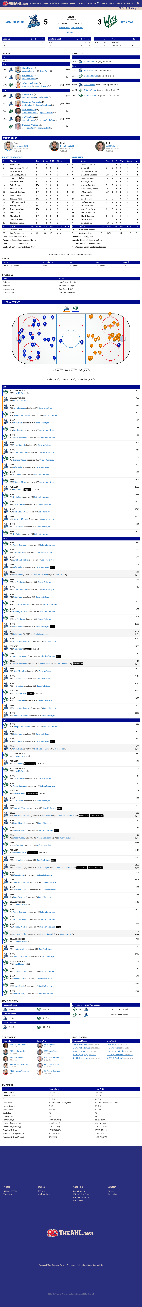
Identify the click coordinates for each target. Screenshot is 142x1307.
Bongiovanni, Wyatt (19, 168)
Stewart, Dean (16, 188)
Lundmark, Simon (18, 175)
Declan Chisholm (43, 105)
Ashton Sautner (29, 71)
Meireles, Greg (16, 216)
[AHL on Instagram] (120, 8)
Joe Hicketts (42, 86)
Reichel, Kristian (17, 192)
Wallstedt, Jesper (87, 229)
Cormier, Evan (16, 229)
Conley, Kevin (87, 181)
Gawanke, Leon (16, 181)
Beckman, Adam (88, 178)
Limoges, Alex (16, 199)
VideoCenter (129, 3)
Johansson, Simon (89, 171)
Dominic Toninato (31, 102)
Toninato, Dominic (17, 219)
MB (4, 42)
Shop (111, 3)
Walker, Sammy (88, 202)
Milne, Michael (88, 212)
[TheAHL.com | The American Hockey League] (15, 3)
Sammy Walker (30, 125)
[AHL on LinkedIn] (139, 8)
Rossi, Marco (86, 199)
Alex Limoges (28, 120)
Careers (111, 1191)
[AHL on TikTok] (136, 8)
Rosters (64, 3)
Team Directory (80, 1191)
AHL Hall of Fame (81, 1197)
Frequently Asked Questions (79, 1265)
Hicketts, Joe (87, 205)
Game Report (64, 28)
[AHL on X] (123, 8)
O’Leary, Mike (86, 192)
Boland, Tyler (16, 195)
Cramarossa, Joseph (89, 188)
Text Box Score (77, 28)
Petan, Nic (85, 168)
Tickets (118, 3)
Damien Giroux (91, 95)
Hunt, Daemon (87, 216)
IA (4, 46)
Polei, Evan (15, 185)
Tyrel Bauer (89, 84)
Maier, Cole (15, 212)
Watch (72, 32)
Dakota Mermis (91, 76)
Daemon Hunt (44, 128)
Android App (43, 1194)
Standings (54, 3)
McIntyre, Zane (85, 233)
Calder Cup (92, 3)
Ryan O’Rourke (46, 112)
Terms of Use (45, 1265)
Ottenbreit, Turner (88, 209)
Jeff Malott (27, 105)
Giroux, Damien (88, 185)
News (72, 3)
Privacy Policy (58, 1265)
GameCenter (35, 3)
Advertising (113, 1194)
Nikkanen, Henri (17, 202)
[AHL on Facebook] (126, 8)
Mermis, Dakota (88, 164)
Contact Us (98, 1265)
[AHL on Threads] (129, 8)
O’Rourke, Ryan (88, 195)
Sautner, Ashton (17, 171)
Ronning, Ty (86, 223)
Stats (45, 3)
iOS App (41, 1191)
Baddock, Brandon (89, 175)
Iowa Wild (78, 157)
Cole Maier (27, 68)
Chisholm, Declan (17, 223)
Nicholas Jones (29, 78)
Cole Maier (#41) (21, 146)
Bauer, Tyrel (15, 164)
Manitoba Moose (14, 21)
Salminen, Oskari (17, 233)
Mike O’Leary (29, 109)
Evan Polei (44, 71)
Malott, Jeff (15, 205)
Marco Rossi (27, 86)
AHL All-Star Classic (82, 1194)
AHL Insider (78, 1200)
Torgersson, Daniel (18, 209)
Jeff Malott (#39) (113, 146)
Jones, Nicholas (17, 178)
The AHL (81, 3)
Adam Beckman (30, 83)
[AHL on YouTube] (132, 8)
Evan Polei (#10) (67, 146)
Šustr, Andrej (87, 219)
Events (104, 3)
